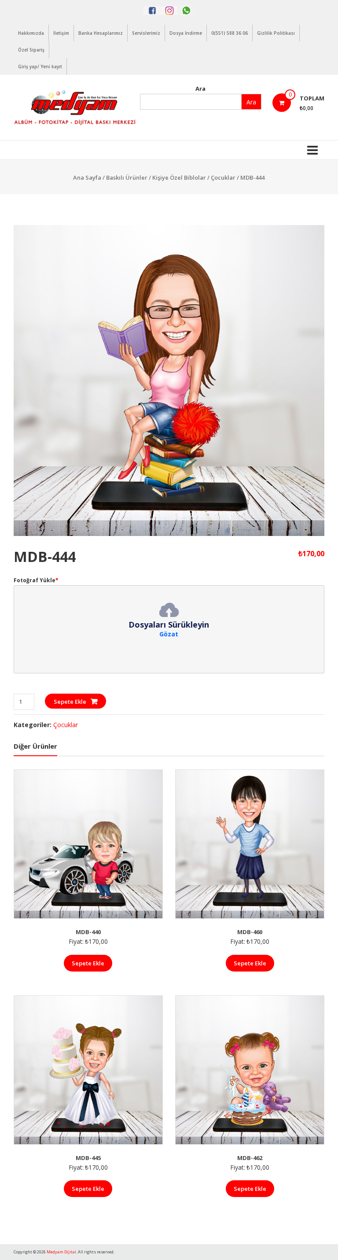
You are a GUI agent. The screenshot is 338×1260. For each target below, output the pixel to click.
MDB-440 (88, 932)
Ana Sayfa (87, 177)
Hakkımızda (31, 33)
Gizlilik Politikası (276, 33)
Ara (200, 88)
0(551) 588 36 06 (229, 33)
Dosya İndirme (185, 33)
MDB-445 (88, 1158)
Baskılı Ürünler (126, 177)
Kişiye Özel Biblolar (179, 177)
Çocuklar (223, 177)
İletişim (61, 33)
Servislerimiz (146, 33)
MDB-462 (249, 1158)
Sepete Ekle (70, 702)
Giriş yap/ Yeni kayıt (40, 66)
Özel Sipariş (31, 50)
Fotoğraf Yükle (36, 580)
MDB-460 (249, 932)
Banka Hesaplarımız (100, 33)
